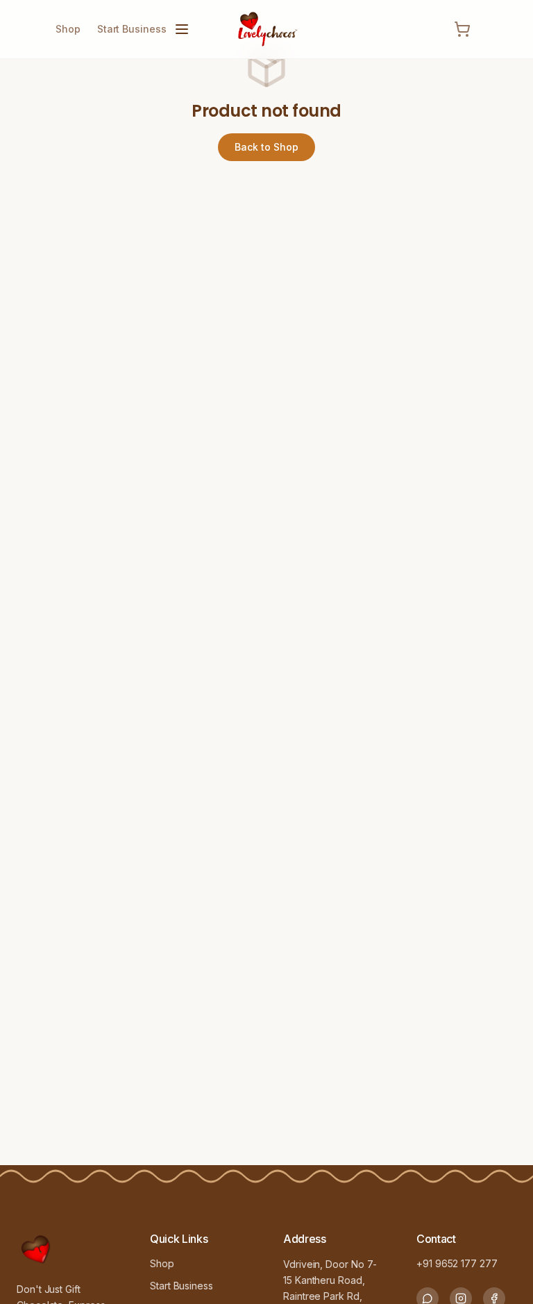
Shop (68, 29)
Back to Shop (266, 147)
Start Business (132, 29)
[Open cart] (462, 29)
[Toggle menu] (182, 29)
